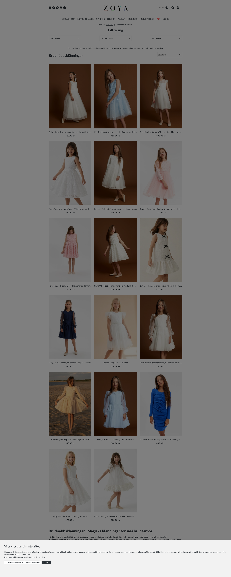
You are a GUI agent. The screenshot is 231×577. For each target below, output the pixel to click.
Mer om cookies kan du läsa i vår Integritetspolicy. (24, 557)
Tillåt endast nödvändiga (14, 562)
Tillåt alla (46, 562)
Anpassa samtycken (33, 562)
